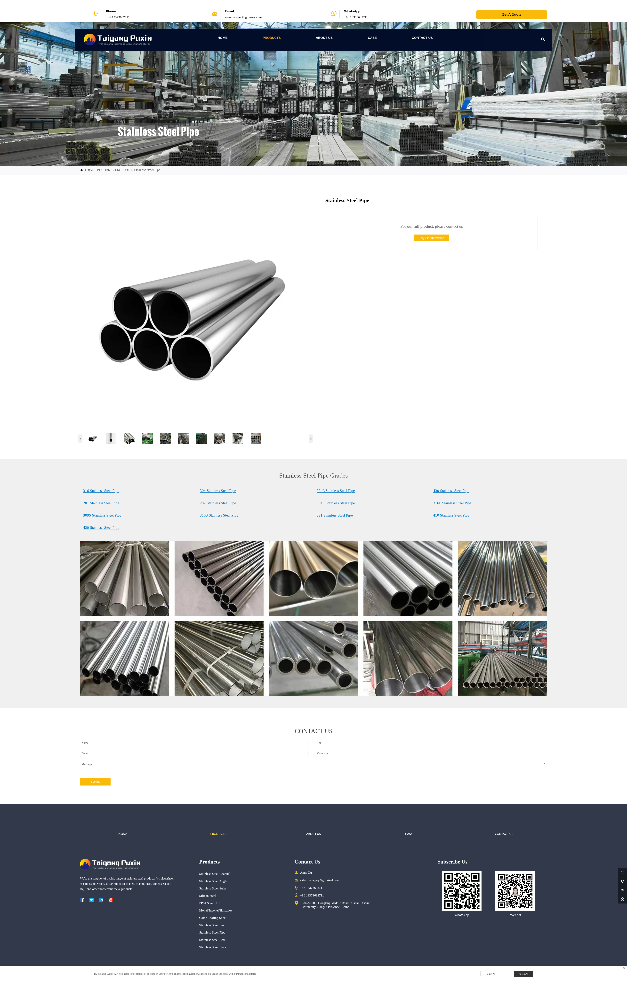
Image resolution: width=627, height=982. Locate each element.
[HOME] (118, 40)
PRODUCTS (123, 170)
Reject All (490, 974)
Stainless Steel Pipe (147, 170)
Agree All (523, 974)
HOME (108, 170)
